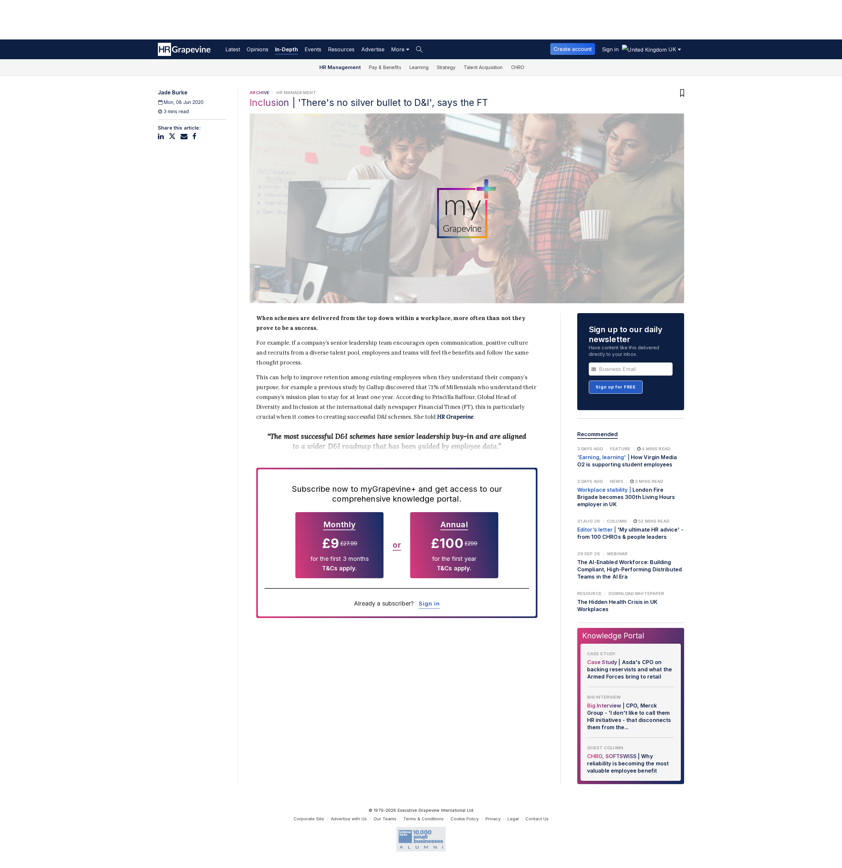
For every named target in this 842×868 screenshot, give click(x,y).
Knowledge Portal (613, 635)
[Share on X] (172, 136)
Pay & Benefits (385, 67)
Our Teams (385, 818)
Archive (259, 92)
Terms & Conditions (423, 818)
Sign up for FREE (616, 386)
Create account (573, 49)
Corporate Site (309, 818)
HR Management (340, 67)
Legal (513, 818)
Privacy (493, 818)
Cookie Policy (465, 818)
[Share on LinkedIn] (161, 136)
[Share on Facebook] (194, 136)
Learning (419, 67)
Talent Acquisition (483, 67)
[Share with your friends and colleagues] (184, 136)
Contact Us (537, 818)
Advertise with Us (349, 818)
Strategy (446, 67)
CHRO (518, 67)
